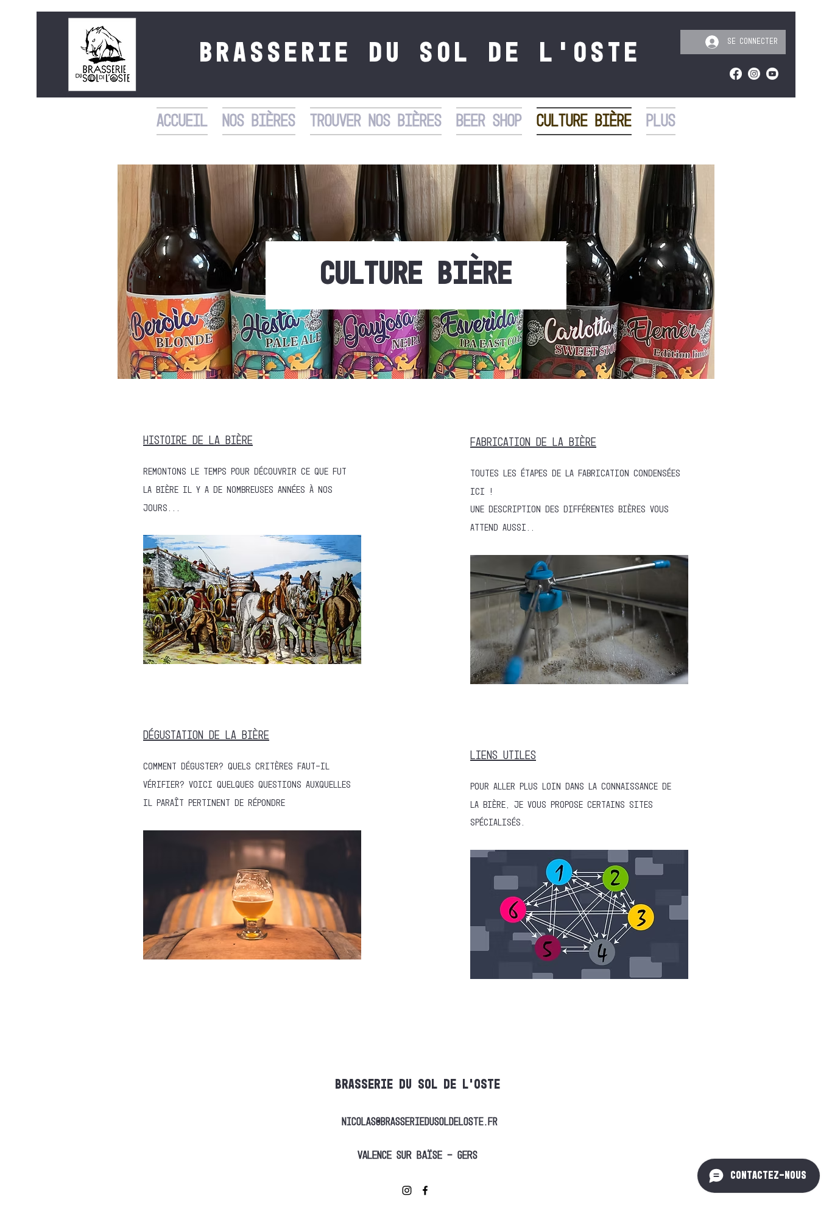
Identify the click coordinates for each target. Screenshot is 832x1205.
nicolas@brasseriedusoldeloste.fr (420, 1122)
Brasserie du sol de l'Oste (417, 1085)
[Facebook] (736, 74)
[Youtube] (772, 74)
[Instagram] (754, 74)
